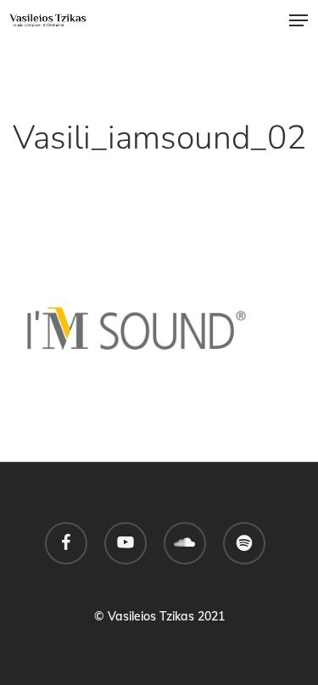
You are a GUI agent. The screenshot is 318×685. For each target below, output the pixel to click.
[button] (298, 20)
